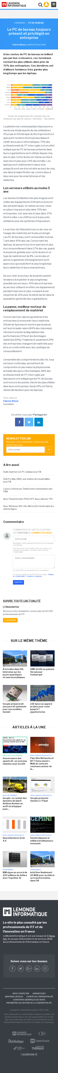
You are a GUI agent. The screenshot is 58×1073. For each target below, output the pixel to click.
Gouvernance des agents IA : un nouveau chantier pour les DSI (15, 761)
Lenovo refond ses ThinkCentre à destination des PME (27, 490)
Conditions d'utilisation (34, 576)
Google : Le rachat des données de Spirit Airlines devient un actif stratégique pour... (15, 803)
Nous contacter (20, 993)
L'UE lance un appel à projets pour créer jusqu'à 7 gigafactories (41, 708)
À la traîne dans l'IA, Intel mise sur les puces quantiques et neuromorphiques (14, 673)
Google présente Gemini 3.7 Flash (39, 799)
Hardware (19, 23)
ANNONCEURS (39, 993)
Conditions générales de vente (29, 1000)
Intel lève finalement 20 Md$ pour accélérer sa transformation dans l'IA (42, 876)
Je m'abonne (10, 620)
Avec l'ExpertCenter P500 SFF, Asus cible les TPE (28, 499)
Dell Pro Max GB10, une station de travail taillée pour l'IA (26, 480)
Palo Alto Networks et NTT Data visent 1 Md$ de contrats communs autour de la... (42, 763)
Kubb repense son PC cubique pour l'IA (22, 472)
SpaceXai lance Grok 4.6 (14, 839)
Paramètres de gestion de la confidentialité (29, 1003)
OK (48, 450)
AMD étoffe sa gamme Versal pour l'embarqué (42, 672)
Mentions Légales (14, 997)
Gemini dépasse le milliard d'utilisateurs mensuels (41, 841)
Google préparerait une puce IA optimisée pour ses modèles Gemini (14, 708)
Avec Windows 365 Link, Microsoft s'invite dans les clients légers (28, 507)
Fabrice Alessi (10, 401)
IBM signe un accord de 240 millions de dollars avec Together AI (15, 875)
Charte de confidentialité (39, 997)
